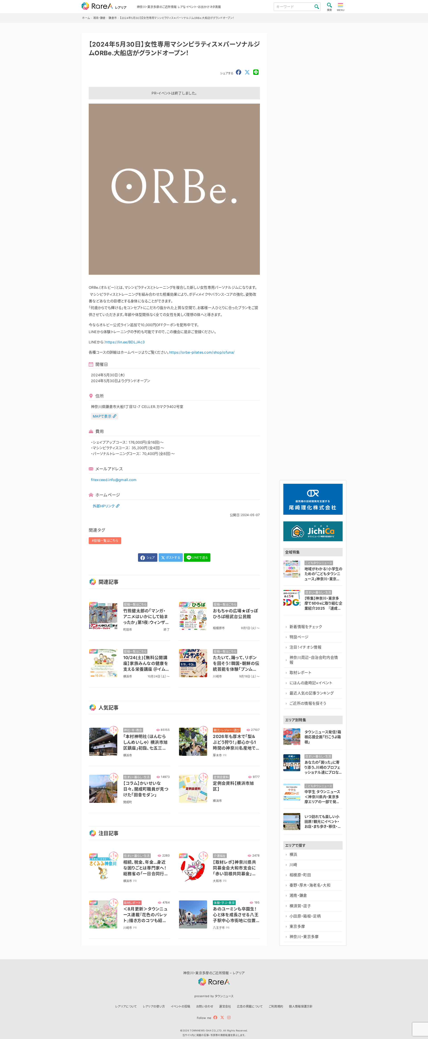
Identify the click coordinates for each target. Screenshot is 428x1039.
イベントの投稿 (180, 1006)
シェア (150, 557)
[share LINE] (256, 72)
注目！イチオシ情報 (305, 647)
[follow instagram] (228, 1017)
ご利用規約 (276, 1006)
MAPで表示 (102, 416)
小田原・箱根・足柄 (305, 916)
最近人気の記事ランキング (311, 693)
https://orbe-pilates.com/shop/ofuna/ (202, 352)
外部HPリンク (103, 506)
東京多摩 (297, 926)
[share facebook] (238, 72)
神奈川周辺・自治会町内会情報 (314, 660)
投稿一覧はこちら (106, 540)
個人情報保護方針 (301, 1006)
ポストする (172, 557)
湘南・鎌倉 (298, 895)
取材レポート (300, 672)
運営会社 (225, 1006)
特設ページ (299, 637)
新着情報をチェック (306, 627)
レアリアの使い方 (154, 1006)
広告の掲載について (250, 1006)
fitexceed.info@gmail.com (114, 479)
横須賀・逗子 (300, 906)
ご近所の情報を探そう (308, 703)
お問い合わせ (205, 1006)
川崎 (293, 865)
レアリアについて (126, 1006)
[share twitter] (247, 72)
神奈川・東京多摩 (304, 936)
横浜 (293, 854)
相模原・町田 (300, 875)
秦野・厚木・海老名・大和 (310, 885)
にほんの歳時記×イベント (311, 683)
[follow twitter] (222, 1017)
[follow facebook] (215, 1017)
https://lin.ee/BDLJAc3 (125, 342)
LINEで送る (200, 557)
